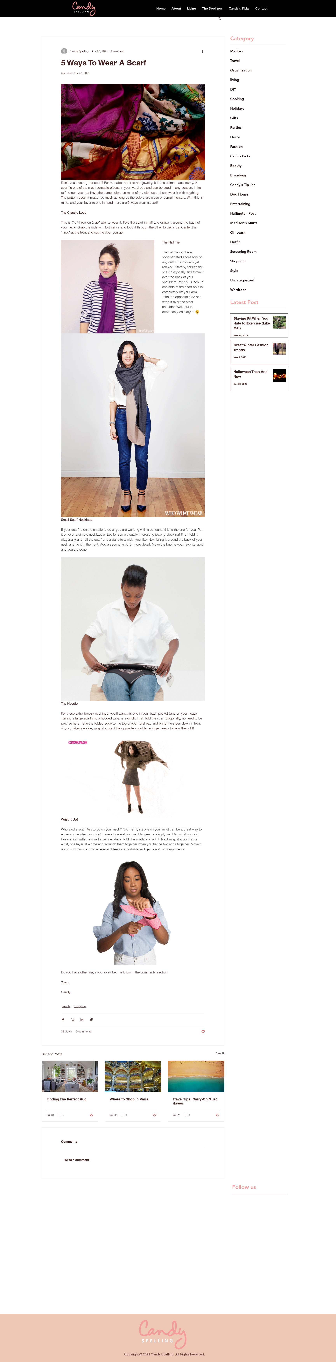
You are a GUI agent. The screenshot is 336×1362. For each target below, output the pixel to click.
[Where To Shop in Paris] (133, 1076)
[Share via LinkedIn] (82, 1019)
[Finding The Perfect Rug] (70, 1076)
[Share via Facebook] (63, 1019)
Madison (237, 51)
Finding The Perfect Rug (66, 1099)
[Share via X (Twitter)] (72, 1019)
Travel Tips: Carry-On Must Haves (195, 1101)
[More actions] (202, 51)
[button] (219, 18)
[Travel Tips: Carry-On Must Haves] (196, 1076)
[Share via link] (91, 1019)
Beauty (66, 1006)
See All (220, 1053)
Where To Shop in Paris (129, 1099)
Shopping (80, 1006)
